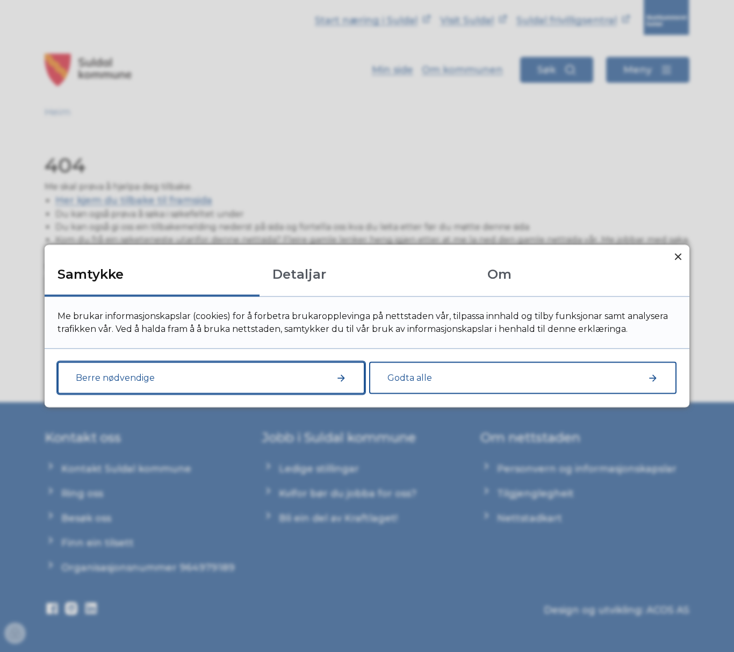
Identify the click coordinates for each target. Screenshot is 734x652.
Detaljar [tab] (299, 274)
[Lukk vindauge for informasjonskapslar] (677, 256)
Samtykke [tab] (90, 274)
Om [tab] (499, 274)
